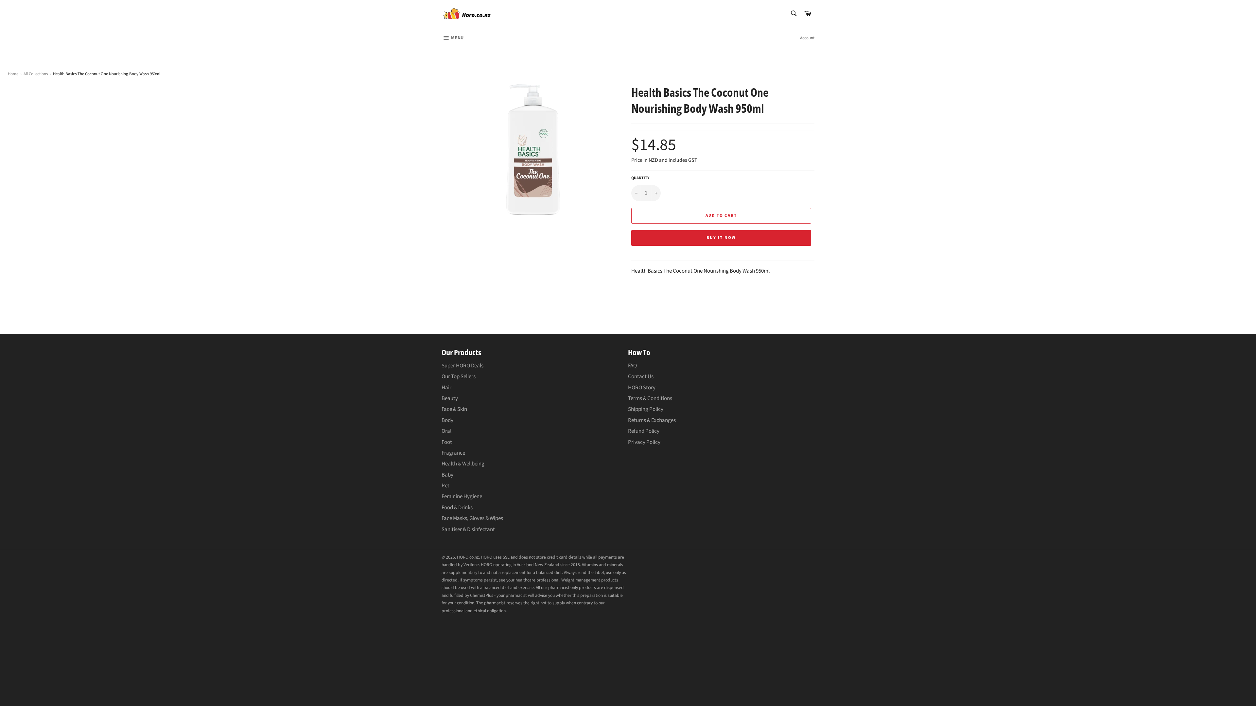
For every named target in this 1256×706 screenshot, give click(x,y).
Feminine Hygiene (462, 496)
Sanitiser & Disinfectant (468, 529)
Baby (447, 475)
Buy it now (721, 238)
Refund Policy (643, 431)
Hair (446, 388)
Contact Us (641, 376)
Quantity (640, 178)
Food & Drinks (457, 508)
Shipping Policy (645, 409)
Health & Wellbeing (463, 464)
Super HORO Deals (462, 366)
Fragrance (453, 453)
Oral (446, 431)
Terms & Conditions (650, 398)
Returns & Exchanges (652, 420)
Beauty (450, 398)
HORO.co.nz (468, 557)
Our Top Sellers (459, 376)
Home (13, 74)
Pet (445, 486)
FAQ (632, 366)
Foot (447, 442)
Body (447, 420)
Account (807, 38)
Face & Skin (454, 409)
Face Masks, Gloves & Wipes (472, 518)
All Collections (36, 74)
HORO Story (641, 388)
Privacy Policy (644, 442)
